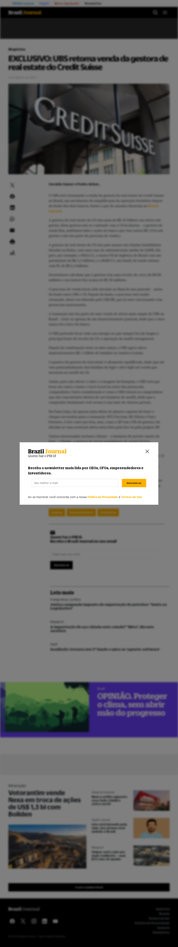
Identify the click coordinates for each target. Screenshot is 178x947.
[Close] (147, 451)
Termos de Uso (131, 497)
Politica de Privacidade (102, 497)
